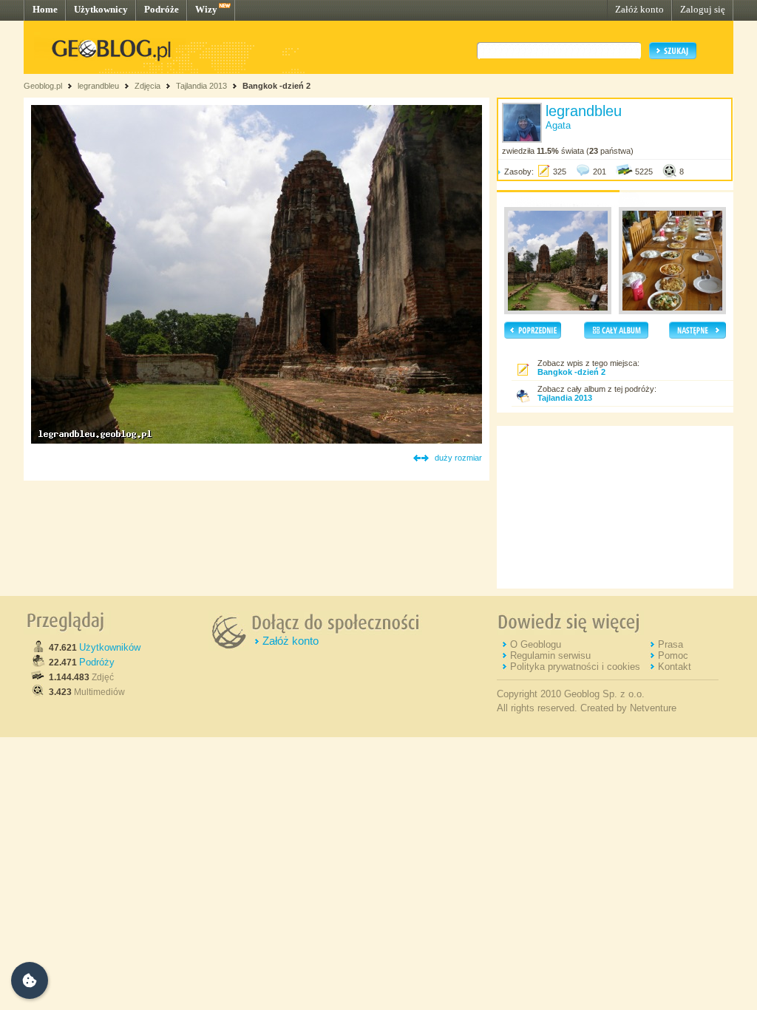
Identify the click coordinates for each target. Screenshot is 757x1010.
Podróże (161, 9)
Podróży (97, 662)
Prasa (670, 644)
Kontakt (674, 666)
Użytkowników (109, 647)
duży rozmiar (458, 457)
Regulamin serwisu (550, 655)
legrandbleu (98, 85)
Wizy (206, 9)
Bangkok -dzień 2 (276, 85)
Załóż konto (639, 9)
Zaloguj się (702, 9)
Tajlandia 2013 (201, 85)
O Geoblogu (535, 644)
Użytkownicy (101, 9)
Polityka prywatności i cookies (575, 666)
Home (45, 9)
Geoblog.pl (43, 85)
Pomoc (673, 655)
